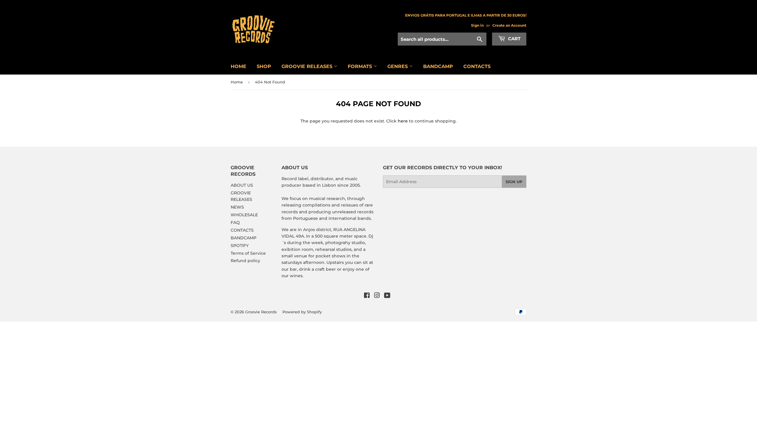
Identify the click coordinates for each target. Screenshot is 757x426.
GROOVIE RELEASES (308, 66)
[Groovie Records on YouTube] (387, 296)
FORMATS (360, 66)
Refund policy (245, 260)
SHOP (264, 66)
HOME (238, 66)
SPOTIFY (240, 245)
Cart (513, 38)
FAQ (235, 222)
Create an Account (509, 25)
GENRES (398, 66)
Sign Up (514, 181)
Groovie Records (261, 311)
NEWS (237, 207)
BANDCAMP (438, 66)
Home (237, 82)
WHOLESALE (244, 214)
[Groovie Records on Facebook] (367, 296)
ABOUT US (242, 185)
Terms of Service (248, 253)
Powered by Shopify (302, 311)
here (403, 121)
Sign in (477, 25)
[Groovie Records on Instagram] (377, 296)
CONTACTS (477, 66)
